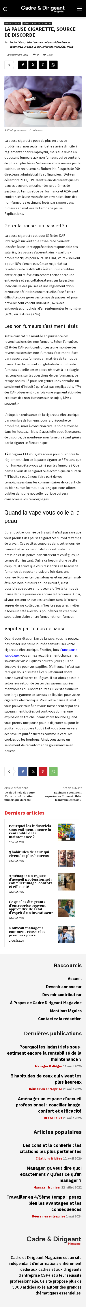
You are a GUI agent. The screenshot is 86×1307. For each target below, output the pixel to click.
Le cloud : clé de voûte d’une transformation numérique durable (19, 796)
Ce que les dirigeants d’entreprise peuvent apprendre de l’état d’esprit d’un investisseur (31, 907)
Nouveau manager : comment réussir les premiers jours (27, 931)
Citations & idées (49, 1159)
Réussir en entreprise (37, 23)
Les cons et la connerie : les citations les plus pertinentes (51, 1148)
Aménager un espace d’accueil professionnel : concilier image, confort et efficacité (30, 881)
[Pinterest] (43, 65)
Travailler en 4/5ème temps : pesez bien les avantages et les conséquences (44, 1203)
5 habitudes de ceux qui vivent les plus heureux (29, 854)
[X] (32, 65)
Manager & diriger (48, 1066)
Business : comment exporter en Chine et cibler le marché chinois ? (63, 796)
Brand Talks (13, 23)
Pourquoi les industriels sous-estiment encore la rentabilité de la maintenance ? (30, 831)
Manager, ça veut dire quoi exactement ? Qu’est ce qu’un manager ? (51, 1174)
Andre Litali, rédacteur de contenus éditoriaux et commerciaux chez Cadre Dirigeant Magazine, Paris (41, 44)
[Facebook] (22, 65)
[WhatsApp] (53, 65)
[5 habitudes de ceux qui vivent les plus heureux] (66, 858)
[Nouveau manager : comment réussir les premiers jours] (66, 934)
